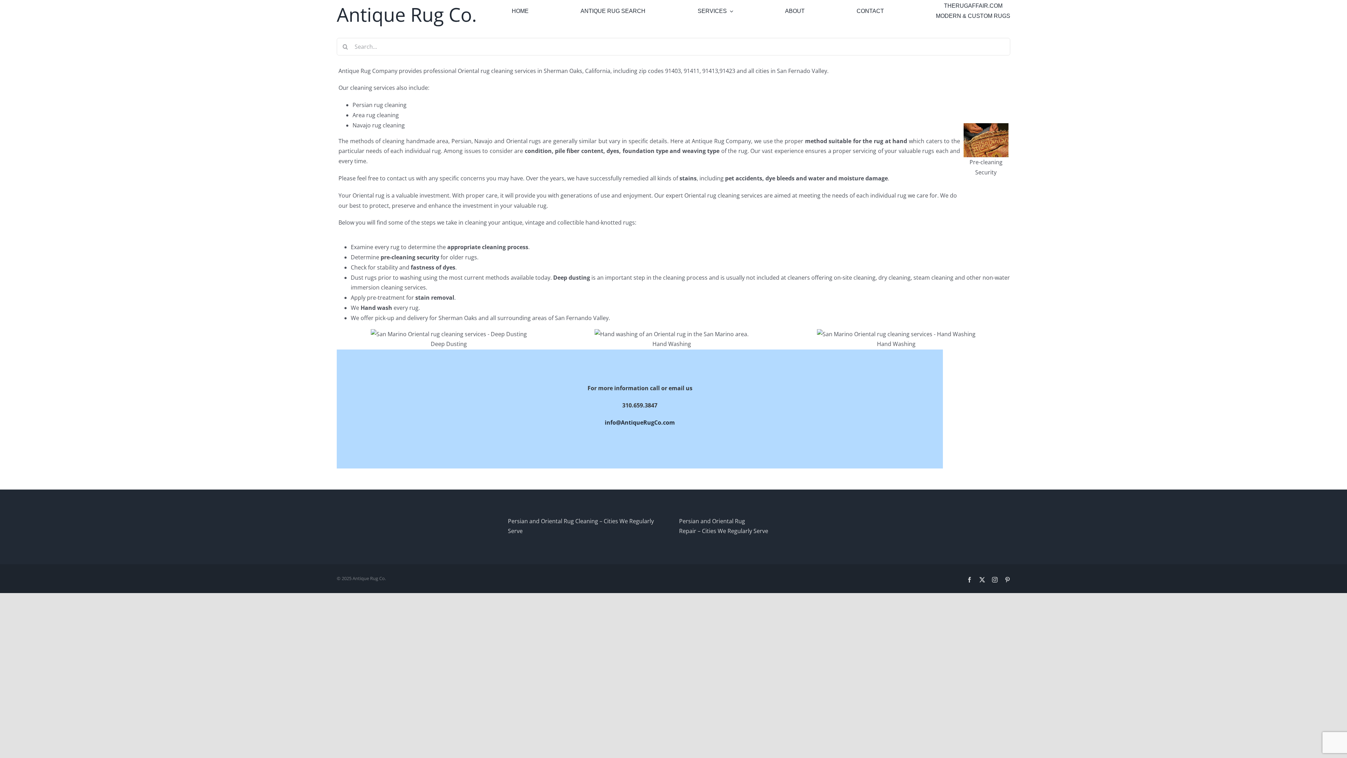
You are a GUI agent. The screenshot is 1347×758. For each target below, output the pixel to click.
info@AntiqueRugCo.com (640, 422)
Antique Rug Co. (407, 14)
